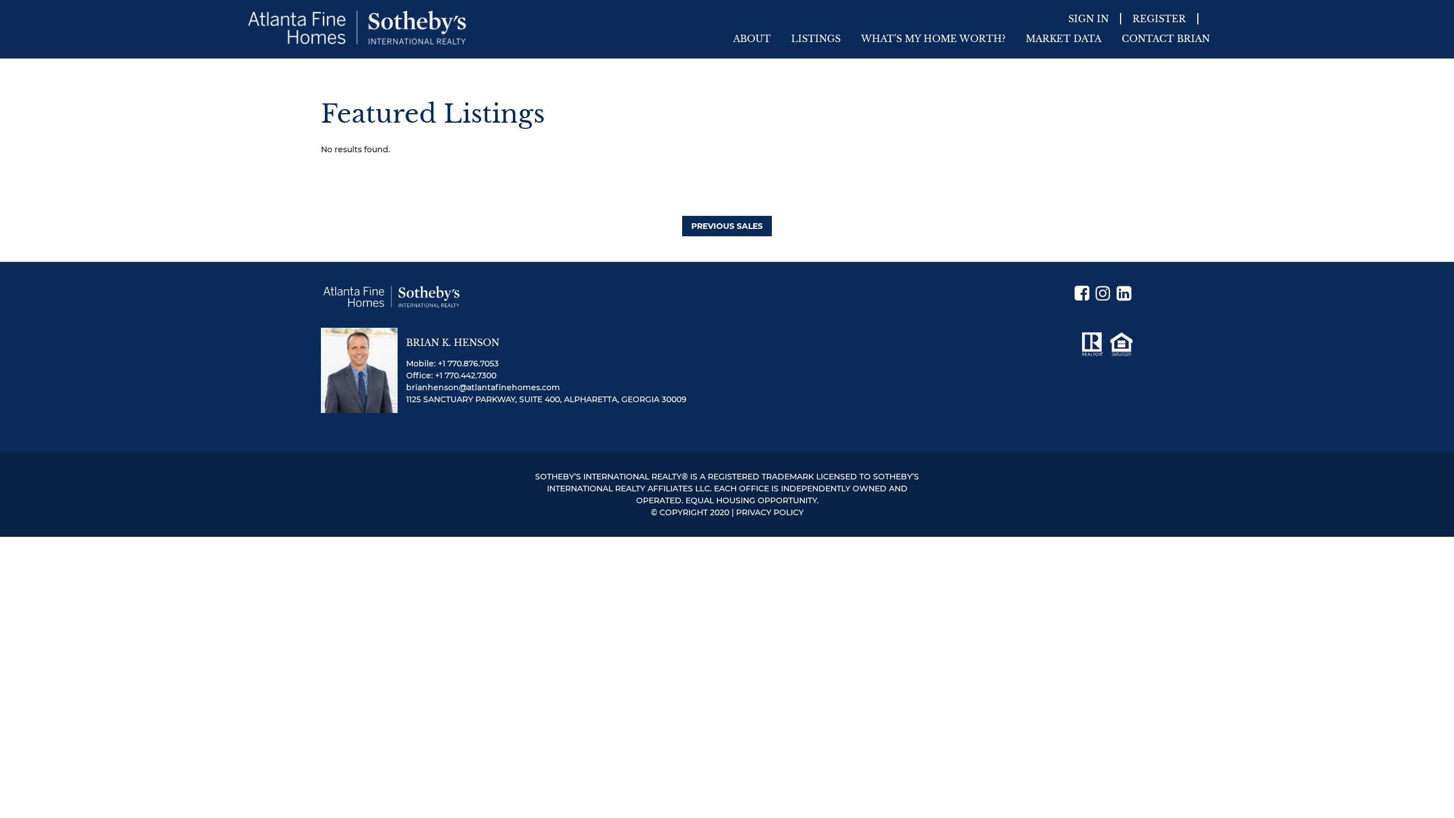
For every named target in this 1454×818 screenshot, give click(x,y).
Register (1159, 18)
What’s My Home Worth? (933, 38)
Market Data (1063, 38)
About (752, 38)
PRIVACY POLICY (770, 512)
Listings (816, 38)
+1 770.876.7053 (468, 363)
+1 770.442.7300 (465, 375)
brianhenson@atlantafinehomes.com (483, 387)
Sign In (1088, 18)
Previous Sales (727, 226)
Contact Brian (1166, 38)
